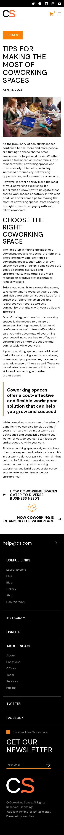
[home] (9, 13)
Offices (11, 668)
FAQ (9, 576)
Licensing (26, 807)
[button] (52, 14)
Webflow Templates (19, 811)
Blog (9, 582)
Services (12, 681)
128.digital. (44, 811)
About (10, 655)
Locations (13, 662)
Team (10, 675)
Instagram (15, 617)
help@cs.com (17, 543)
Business (13, 35)
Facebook (15, 717)
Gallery (11, 589)
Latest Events (16, 569)
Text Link (55, 543)
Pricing (11, 688)
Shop (10, 595)
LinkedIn (13, 632)
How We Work (16, 602)
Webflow (28, 816)
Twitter (13, 703)
